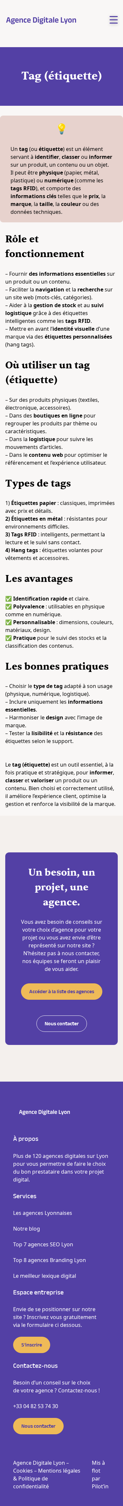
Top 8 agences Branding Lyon (49, 1260)
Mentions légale (58, 1470)
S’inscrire (31, 1345)
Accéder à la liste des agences (61, 991)
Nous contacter (62, 1023)
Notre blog (26, 1228)
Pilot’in (100, 1486)
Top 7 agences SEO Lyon (43, 1244)
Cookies (23, 1470)
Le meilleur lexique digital (44, 1275)
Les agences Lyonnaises (42, 1213)
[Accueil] (41, 19)
